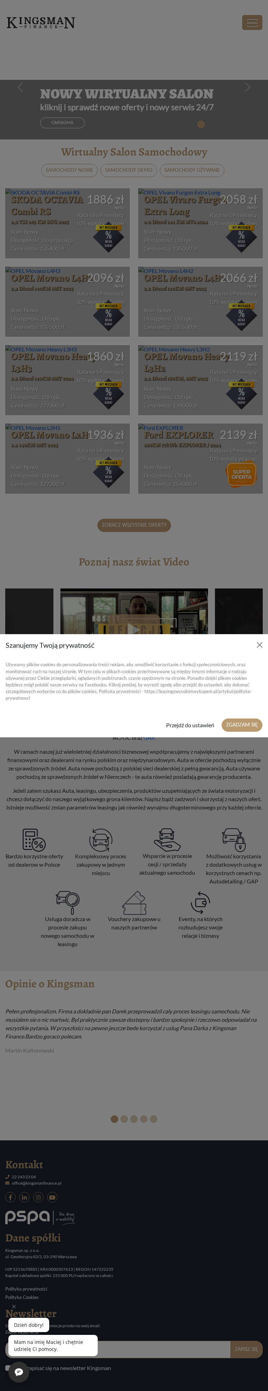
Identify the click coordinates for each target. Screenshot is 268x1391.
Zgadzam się (242, 725)
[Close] (259, 645)
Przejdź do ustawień (190, 725)
